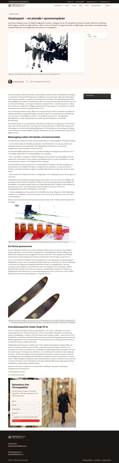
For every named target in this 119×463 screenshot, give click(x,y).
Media (80, 5)
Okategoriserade (13, 14)
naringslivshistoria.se (91, 1)
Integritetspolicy (106, 460)
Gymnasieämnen (58, 5)
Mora (95, 36)
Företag (74, 5)
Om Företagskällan (79, 1)
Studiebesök (70, 1)
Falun (90, 36)
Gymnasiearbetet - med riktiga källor (18, 1)
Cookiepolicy (97, 460)
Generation (25, 460)
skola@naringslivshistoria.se (17, 446)
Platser (87, 5)
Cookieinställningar (87, 460)
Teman (67, 5)
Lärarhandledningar (95, 5)
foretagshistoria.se (104, 1)
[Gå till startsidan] (16, 5)
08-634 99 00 (12, 443)
